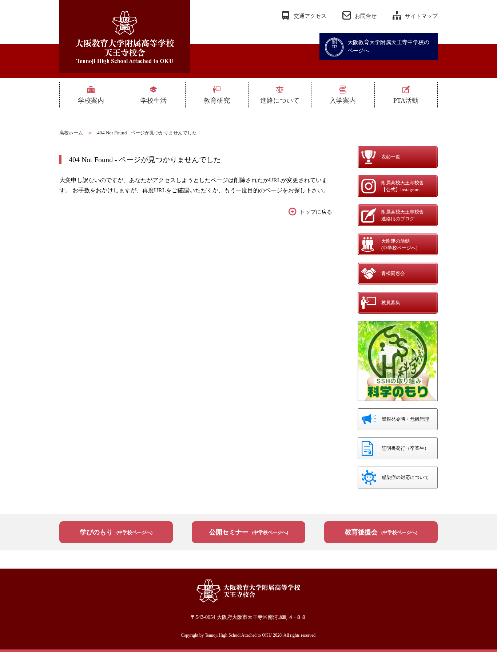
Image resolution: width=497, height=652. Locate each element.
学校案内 (91, 100)
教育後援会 (381, 532)
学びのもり (116, 532)
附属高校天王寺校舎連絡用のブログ (402, 215)
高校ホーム (71, 132)
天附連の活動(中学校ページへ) (399, 244)
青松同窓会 (393, 273)
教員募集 (390, 302)
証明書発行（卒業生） (405, 448)
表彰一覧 (390, 157)
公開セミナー (248, 532)
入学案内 (343, 100)
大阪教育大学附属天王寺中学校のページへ (388, 46)
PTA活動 (405, 100)
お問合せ (366, 16)
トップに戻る (315, 212)
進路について (279, 100)
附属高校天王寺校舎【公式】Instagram (402, 186)
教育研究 (217, 100)
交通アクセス (310, 16)
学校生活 (153, 100)
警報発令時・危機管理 (405, 419)
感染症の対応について (405, 477)
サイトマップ (421, 16)
